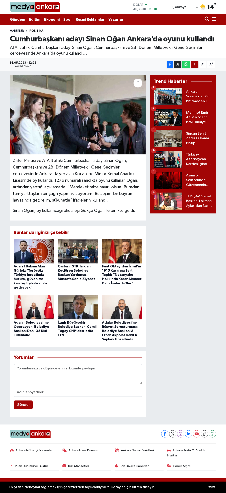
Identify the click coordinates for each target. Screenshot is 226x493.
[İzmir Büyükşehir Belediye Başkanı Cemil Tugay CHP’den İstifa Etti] (78, 307)
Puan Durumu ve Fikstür (31, 466)
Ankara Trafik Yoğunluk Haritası (186, 453)
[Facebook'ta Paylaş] (170, 64)
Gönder (23, 405)
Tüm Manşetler (78, 466)
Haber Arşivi (181, 466)
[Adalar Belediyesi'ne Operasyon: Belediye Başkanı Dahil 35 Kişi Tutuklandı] (34, 307)
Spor (67, 19)
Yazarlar (115, 19)
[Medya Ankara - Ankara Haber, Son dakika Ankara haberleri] (35, 7)
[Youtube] (196, 433)
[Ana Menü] (213, 19)
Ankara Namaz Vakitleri (137, 450)
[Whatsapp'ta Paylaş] (186, 64)
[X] (172, 433)
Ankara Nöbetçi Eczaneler (34, 450)
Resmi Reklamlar (90, 19)
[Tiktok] (204, 433)
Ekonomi (52, 19)
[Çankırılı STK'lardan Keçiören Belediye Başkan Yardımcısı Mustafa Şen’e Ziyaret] (78, 251)
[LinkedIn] (188, 433)
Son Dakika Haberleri (134, 466)
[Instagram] (180, 433)
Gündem (17, 19)
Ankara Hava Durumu (83, 450)
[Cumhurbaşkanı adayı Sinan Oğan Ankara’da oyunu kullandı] (78, 115)
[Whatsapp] (212, 433)
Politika (36, 30)
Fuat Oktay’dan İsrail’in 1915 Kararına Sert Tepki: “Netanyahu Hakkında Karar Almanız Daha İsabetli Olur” (122, 275)
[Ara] (207, 19)
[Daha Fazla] (194, 64)
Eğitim (34, 19)
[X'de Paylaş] (177, 64)
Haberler (17, 30)
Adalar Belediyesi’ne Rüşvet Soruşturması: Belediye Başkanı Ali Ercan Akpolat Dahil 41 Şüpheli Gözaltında (120, 331)
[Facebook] (164, 433)
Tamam (210, 487)
